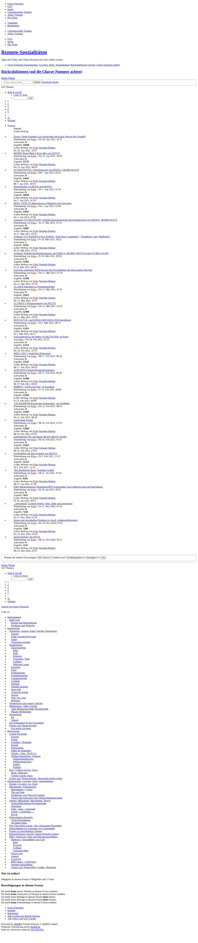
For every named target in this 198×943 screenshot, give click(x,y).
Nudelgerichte (18, 672)
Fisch (13, 670)
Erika (33, 139)
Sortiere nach (59, 557)
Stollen (16, 764)
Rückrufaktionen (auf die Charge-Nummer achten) (41, 71)
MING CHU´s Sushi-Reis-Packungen (32, 353)
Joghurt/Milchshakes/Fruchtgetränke (29, 803)
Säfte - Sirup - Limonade (23, 809)
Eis (12, 717)
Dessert (14, 720)
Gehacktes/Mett (20, 850)
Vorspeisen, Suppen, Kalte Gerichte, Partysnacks (33, 631)
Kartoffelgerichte (19, 675)
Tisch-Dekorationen (20, 820)
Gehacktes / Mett (21, 659)
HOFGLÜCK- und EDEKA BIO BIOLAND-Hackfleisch (42, 320)
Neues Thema (8, 78)
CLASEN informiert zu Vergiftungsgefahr (34, 286)
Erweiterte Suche (50, 82)
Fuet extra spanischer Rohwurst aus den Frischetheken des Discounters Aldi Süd (53, 270)
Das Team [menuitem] (12, 17)
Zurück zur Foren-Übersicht (15, 606)
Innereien (15, 667)
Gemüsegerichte (19, 678)
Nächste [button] (11, 120)
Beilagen (15, 700)
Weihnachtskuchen (22, 761)
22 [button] (8, 117)
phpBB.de (35, 927)
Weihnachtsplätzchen (23, 759)
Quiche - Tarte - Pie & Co (23, 753)
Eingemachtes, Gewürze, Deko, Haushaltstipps (30, 781)
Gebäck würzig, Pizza (22, 775)
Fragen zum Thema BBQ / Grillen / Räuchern (33, 867)
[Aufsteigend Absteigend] (93, 557)
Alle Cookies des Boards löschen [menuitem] (23, 916)
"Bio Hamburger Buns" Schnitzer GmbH (34, 470)
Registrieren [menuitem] (13, 25)
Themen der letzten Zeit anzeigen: (20, 557)
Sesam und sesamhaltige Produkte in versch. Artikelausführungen (45, 520)
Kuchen (15, 736)
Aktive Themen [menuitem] (15, 15)
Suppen (15, 634)
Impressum (12, 913)
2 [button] (8, 104)
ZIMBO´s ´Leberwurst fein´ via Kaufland (34, 386)
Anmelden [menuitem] (12, 23)
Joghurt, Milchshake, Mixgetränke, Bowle (29, 800)
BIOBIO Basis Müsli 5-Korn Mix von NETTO (37, 153)
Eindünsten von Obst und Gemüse (28, 795)
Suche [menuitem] (10, 9)
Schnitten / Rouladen (21, 742)
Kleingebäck (17, 748)
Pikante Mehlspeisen (21, 711)
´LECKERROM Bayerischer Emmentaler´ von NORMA (42, 403)
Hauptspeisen (15, 645)
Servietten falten (19, 823)
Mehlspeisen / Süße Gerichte (23, 706)
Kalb (15, 653)
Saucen (14, 695)
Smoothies (16, 806)
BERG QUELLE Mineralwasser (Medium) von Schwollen (42, 203)
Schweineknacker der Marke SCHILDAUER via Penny (41, 336)
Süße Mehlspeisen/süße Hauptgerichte (29, 709)
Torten (14, 739)
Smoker (15, 856)
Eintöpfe (15, 684)
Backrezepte (13, 731)
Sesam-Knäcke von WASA (27, 537)
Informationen (14, 617)
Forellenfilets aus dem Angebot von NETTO (35, 453)
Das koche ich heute (21, 728)
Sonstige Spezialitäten (21, 864)
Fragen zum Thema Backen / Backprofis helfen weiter (35, 778)
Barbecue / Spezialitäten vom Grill (28, 839)
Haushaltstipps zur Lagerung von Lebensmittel (32, 828)
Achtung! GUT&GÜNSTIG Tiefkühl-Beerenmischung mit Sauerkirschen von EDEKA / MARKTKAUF (65, 220)
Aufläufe (15, 681)
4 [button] (8, 109)
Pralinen (17, 767)
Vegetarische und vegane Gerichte (26, 703)
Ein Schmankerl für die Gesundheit (26, 723)
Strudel (14, 745)
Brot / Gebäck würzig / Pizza (23, 770)
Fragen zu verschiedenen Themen (25, 831)
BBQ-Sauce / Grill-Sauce (23, 862)
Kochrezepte (13, 628)
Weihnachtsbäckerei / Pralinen (26, 756)
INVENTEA (37, 929)
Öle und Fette (17, 792)
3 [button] (8, 106)
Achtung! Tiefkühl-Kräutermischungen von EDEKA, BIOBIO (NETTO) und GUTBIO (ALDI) (61, 253)
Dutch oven (17, 853)
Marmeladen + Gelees (22, 789)
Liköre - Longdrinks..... (22, 811)
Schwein (17, 656)
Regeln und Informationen (24, 622)
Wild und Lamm (21, 664)
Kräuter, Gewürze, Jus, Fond (23, 784)
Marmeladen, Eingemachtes (22, 786)
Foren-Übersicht (15, 907)
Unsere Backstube (18, 734)
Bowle (14, 814)
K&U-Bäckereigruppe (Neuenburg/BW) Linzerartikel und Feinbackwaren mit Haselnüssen (58, 487)
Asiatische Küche (19, 692)
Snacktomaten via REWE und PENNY (33, 186)
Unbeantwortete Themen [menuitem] (19, 12)
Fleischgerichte (18, 647)
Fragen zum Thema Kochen (23, 725)
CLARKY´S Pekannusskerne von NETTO (35, 303)
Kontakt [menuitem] (11, 910)
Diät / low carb (18, 698)
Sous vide (16, 689)
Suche (37, 82)
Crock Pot (16, 859)
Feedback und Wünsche (23, 625)
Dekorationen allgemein (21, 817)
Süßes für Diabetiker (21, 750)
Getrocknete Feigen (23, 420)
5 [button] (8, 112)
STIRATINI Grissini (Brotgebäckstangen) (34, 370)
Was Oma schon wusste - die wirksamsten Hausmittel (35, 825)
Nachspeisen (15, 714)
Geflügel (17, 661)
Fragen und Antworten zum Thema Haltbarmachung (36, 798)
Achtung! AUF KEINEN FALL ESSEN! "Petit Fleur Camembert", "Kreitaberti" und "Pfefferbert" (62, 236)
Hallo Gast (14, 620)
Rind (15, 650)
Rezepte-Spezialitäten (24, 52)
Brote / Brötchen (19, 773)
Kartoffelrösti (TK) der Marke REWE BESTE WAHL (40, 437)
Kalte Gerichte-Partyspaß (23, 636)
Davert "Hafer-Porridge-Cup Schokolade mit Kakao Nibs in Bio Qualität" (50, 136)
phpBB (17, 924)
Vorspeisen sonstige (20, 642)
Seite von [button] (14, 92)
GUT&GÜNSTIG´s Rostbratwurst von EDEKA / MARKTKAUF (46, 170)
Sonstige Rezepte (19, 686)
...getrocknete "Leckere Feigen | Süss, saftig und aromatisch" (43, 503)
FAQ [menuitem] (9, 6)
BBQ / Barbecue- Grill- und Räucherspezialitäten (33, 837)
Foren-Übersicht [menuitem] (15, 3)
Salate (14, 639)
